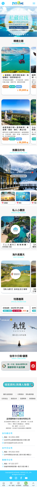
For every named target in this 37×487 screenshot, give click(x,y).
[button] (2, 21)
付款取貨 (20, 394)
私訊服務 (18, 485)
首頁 (3, 485)
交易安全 (5, 398)
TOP (33, 485)
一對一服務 (11, 485)
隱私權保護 (30, 394)
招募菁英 (23, 398)
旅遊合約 (14, 398)
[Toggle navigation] (34, 3)
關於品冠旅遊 (8, 394)
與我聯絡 (32, 398)
